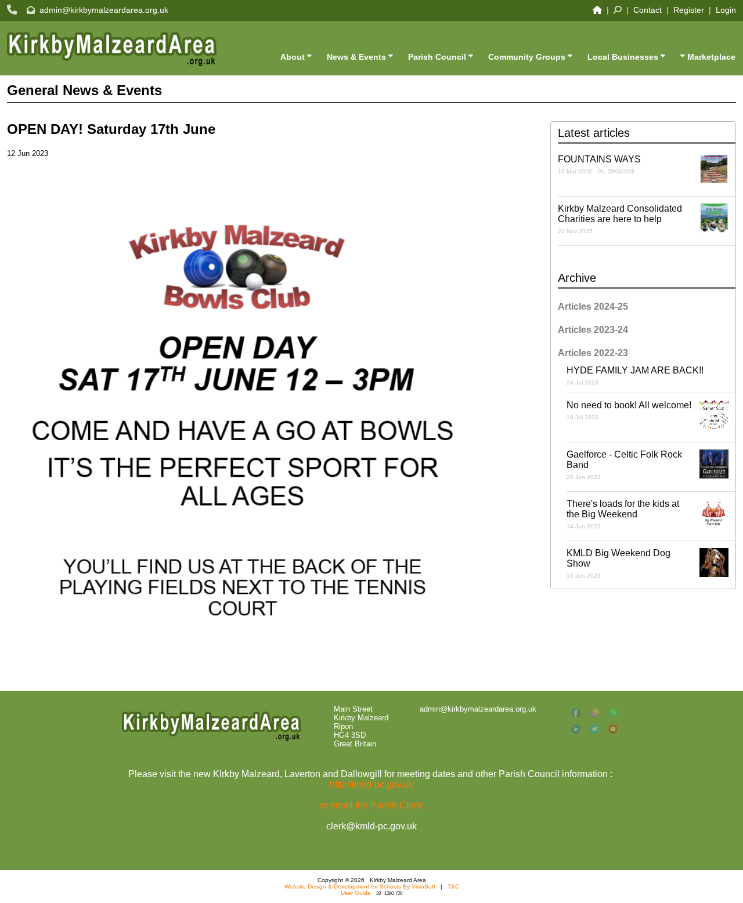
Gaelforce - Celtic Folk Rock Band (624, 464)
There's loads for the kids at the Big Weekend (623, 514)
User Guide (356, 893)
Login (726, 9)
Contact (647, 9)
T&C (453, 886)
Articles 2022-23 (593, 353)
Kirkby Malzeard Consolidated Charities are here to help (620, 219)
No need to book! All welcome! (629, 410)
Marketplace (710, 56)
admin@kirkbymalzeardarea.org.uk (103, 9)
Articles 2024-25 (593, 306)
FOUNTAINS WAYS (599, 164)
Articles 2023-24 (593, 330)
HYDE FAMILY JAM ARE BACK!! (635, 375)
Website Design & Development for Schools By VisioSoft (359, 886)
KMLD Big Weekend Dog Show (618, 563)
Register (688, 9)
